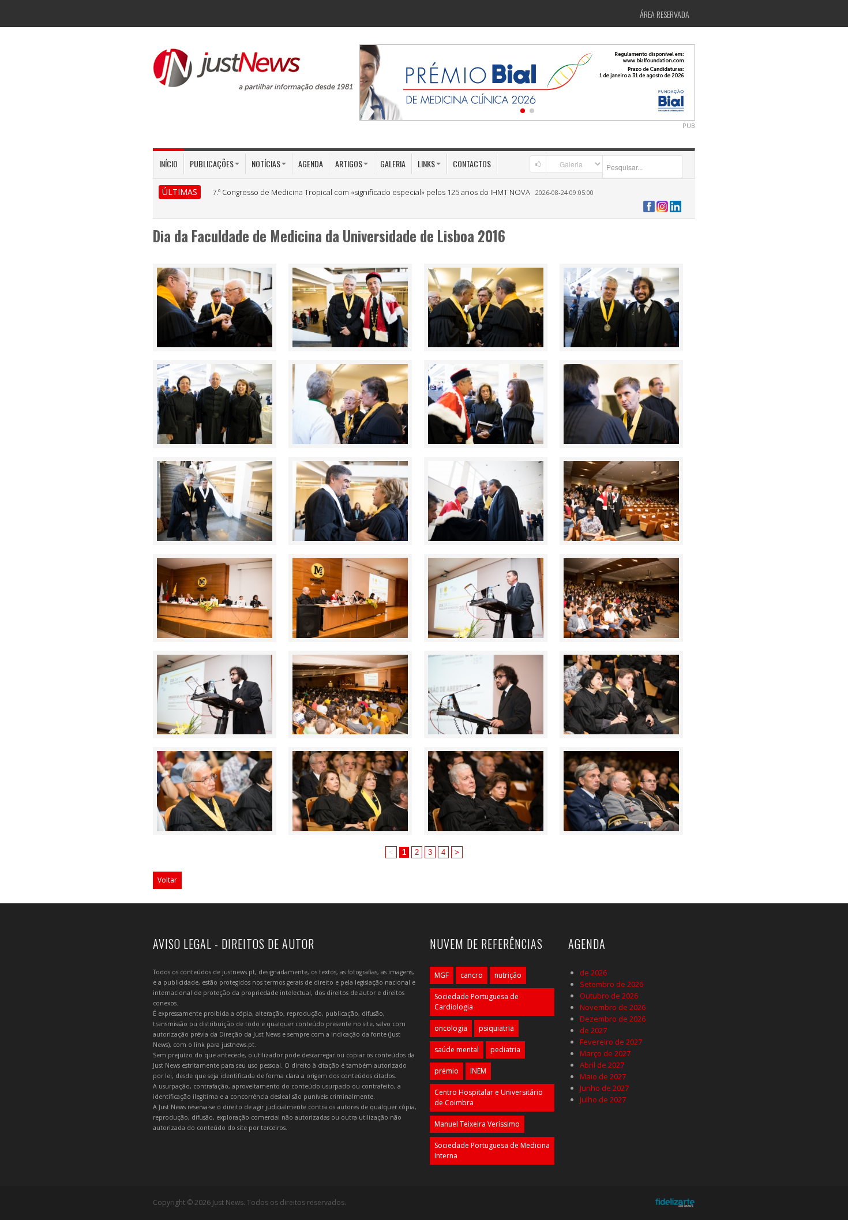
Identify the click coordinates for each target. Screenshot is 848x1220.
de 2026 (593, 972)
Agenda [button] (310, 163)
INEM (478, 1071)
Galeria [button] (393, 163)
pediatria (505, 1049)
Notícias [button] (266, 163)
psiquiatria (496, 1028)
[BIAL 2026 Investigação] (528, 81)
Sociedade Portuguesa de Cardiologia (476, 1002)
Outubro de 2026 (609, 995)
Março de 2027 (605, 1053)
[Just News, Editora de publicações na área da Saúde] (254, 74)
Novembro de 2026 (613, 1007)
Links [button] (426, 163)
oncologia (450, 1028)
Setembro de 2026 (611, 984)
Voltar (167, 880)
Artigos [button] (348, 163)
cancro (471, 975)
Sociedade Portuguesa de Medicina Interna (492, 1150)
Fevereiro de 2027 (611, 1042)
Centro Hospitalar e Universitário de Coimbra (488, 1097)
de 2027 (593, 1030)
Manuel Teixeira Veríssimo (477, 1124)
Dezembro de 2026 (613, 1018)
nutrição (507, 975)
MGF (441, 975)
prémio (446, 1071)
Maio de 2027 (603, 1076)
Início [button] (168, 163)
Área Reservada (664, 14)
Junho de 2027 (604, 1088)
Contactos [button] (472, 163)
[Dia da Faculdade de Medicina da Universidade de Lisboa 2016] (214, 306)
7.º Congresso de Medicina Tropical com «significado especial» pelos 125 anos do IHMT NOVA (371, 192)
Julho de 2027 (603, 1099)
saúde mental (456, 1049)
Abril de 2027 (602, 1065)
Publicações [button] (212, 163)
